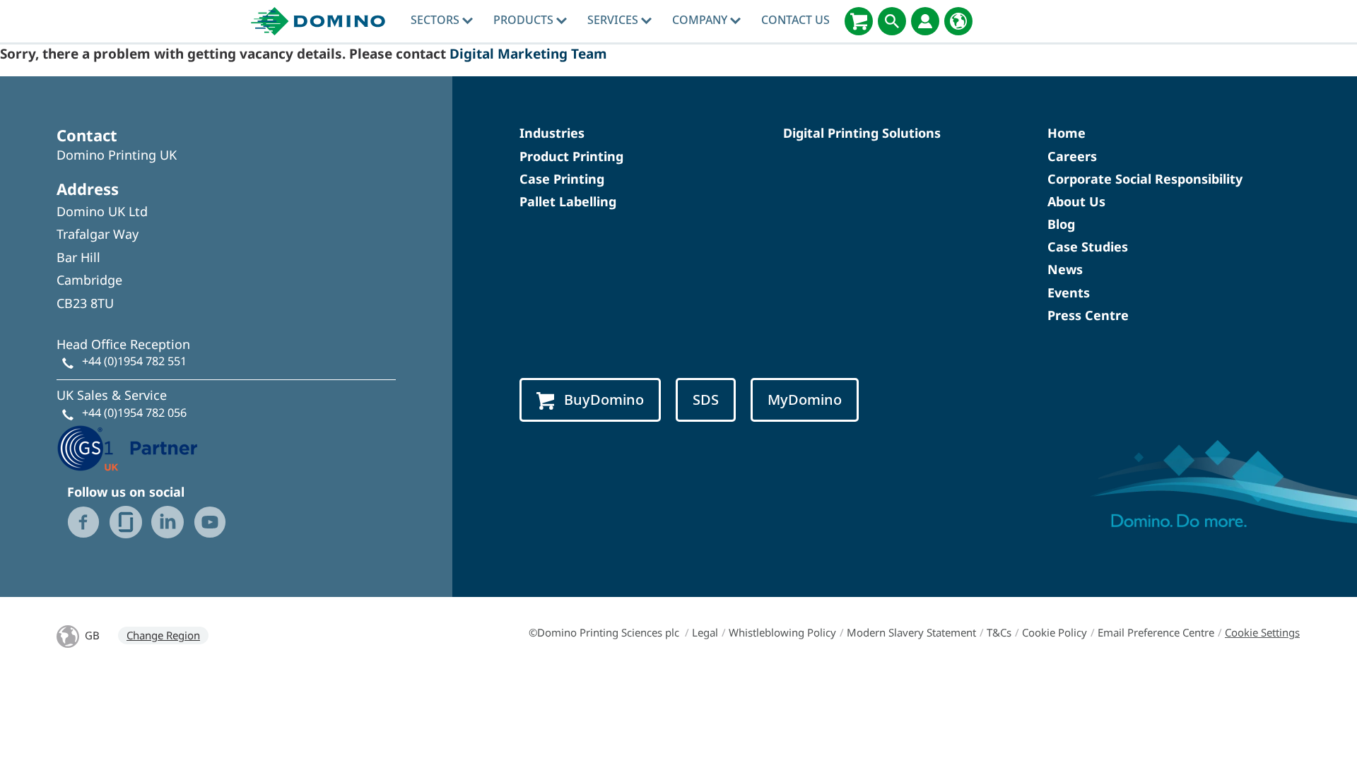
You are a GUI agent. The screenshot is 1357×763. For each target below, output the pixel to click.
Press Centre (1088, 315)
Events (1068, 292)
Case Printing (561, 178)
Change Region (163, 635)
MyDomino (805, 399)
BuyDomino (604, 399)
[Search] (892, 21)
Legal (705, 632)
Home (1066, 132)
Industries (551, 132)
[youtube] (210, 522)
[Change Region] (958, 21)
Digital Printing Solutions (862, 132)
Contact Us (795, 20)
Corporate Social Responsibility (1145, 178)
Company (701, 20)
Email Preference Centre (1156, 632)
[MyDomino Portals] (925, 21)
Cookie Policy (1054, 632)
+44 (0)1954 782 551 (134, 361)
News (1065, 269)
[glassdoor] (126, 522)
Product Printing (571, 156)
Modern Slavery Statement (911, 632)
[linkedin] (167, 522)
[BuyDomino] (859, 21)
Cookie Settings (1262, 632)
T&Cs (999, 632)
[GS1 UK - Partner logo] (127, 446)
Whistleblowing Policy (782, 632)
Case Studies (1087, 246)
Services (614, 20)
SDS (706, 399)
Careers (1072, 156)
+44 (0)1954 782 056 (134, 412)
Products (524, 20)
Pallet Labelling (567, 201)
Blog (1061, 223)
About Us (1076, 201)
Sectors (436, 20)
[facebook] (83, 522)
